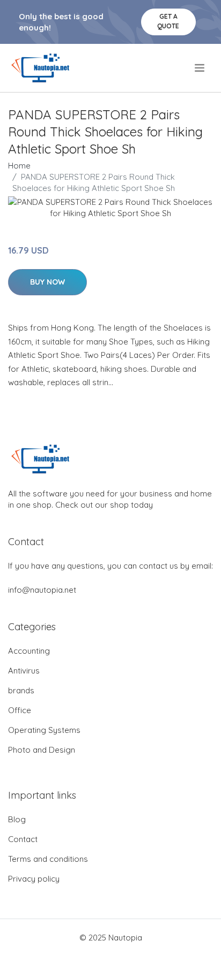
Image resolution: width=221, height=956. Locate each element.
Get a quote (168, 21)
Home (19, 165)
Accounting (29, 651)
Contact (23, 839)
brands (21, 690)
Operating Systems (44, 730)
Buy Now (47, 282)
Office (19, 710)
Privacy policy (34, 879)
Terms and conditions (48, 859)
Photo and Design (41, 750)
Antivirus (24, 671)
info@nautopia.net (42, 590)
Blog (17, 819)
